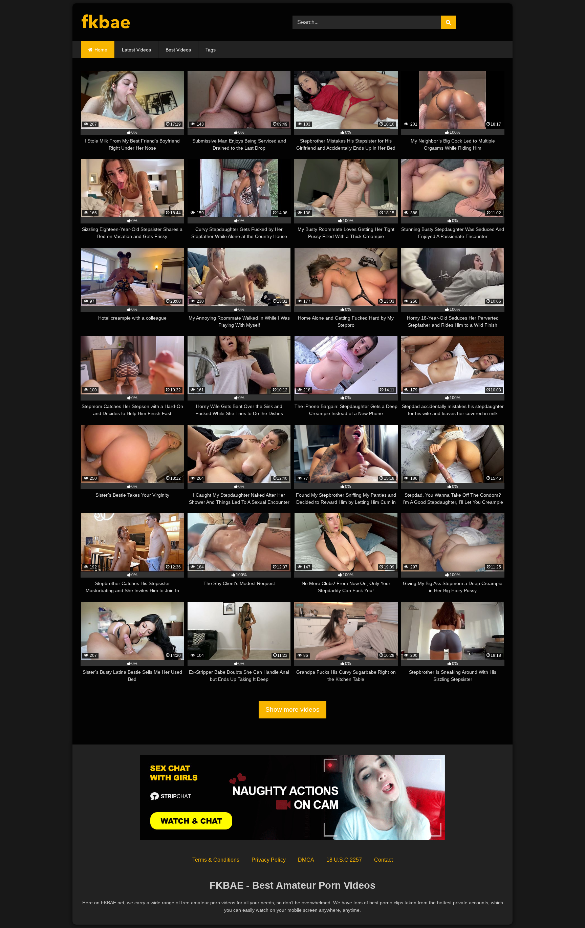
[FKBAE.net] (106, 22)
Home (100, 49)
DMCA (306, 860)
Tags (210, 49)
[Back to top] (564, 907)
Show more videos (292, 709)
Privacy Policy (269, 860)
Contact (383, 860)
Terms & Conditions (215, 860)
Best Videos (178, 49)
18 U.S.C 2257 (344, 860)
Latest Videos (136, 49)
